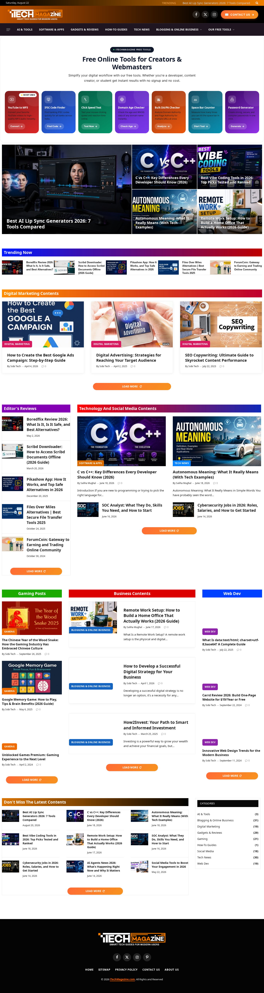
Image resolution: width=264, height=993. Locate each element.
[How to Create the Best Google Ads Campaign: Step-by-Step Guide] (43, 324)
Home (89, 969)
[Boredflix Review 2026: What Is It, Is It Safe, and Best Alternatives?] (12, 267)
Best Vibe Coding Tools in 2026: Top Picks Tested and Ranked (227, 180)
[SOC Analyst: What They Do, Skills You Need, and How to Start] (88, 509)
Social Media (205, 851)
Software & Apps (51, 29)
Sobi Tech (15, 366)
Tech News (142, 29)
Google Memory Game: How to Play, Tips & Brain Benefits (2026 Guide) (29, 702)
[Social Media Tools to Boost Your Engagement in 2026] (139, 866)
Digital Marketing (17, 344)
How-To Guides (116, 29)
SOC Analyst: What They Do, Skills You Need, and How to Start (132, 508)
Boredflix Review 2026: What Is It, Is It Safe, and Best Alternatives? (39, 266)
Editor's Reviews (20, 408)
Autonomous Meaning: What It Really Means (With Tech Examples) (162, 222)
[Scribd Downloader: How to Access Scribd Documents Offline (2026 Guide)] (64, 267)
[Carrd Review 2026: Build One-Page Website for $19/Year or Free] (232, 673)
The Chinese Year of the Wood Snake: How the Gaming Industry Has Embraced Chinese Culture (30, 644)
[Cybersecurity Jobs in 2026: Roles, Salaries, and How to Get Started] (183, 509)
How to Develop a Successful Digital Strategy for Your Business (151, 671)
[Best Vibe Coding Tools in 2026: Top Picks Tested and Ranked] (229, 167)
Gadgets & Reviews (85, 29)
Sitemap (104, 969)
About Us (172, 969)
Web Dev (232, 593)
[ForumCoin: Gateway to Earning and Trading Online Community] (220, 267)
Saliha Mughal (88, 483)
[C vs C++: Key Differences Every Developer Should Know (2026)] (164, 167)
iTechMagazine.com (122, 979)
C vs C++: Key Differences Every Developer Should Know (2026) (209, 3)
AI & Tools (24, 29)
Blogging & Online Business (177, 29)
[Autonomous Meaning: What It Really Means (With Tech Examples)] (164, 211)
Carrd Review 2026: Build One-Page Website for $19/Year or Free (229, 697)
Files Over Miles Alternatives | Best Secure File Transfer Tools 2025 (194, 268)
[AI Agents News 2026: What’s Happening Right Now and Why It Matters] (75, 866)
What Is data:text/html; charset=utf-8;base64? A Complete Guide (230, 642)
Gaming (9, 631)
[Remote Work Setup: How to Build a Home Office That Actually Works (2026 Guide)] (229, 211)
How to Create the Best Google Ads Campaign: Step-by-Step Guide (40, 357)
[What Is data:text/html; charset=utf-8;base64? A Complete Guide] (232, 618)
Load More (130, 386)
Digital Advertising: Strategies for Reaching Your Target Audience (128, 357)
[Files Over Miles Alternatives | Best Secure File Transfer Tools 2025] (168, 267)
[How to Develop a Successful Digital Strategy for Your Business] (93, 673)
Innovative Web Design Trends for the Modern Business (231, 753)
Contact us (151, 969)
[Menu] (8, 29)
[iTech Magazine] (35, 14)
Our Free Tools (219, 29)
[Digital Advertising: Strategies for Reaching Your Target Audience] (132, 324)
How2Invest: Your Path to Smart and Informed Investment (155, 725)
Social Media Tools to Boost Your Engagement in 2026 (170, 864)
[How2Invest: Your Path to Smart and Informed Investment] (93, 730)
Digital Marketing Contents (31, 293)
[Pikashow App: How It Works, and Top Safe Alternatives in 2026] (116, 267)
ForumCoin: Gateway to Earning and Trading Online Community (248, 266)
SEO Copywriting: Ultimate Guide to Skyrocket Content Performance (219, 357)
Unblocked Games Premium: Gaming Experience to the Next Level (30, 757)
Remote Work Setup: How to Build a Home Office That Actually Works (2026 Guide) (225, 222)
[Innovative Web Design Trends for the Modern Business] (232, 729)
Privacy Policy (126, 969)
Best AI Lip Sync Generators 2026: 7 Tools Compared (49, 223)
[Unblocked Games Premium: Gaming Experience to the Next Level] (32, 733)
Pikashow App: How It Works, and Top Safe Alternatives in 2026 (143, 266)
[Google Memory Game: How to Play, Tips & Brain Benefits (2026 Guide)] (32, 677)
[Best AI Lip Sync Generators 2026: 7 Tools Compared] (67, 189)
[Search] (256, 3)
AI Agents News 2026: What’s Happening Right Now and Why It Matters (103, 866)
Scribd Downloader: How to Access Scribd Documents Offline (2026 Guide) (91, 268)
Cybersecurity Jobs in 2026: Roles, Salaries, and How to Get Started (228, 508)
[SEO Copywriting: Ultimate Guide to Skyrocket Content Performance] (221, 324)
